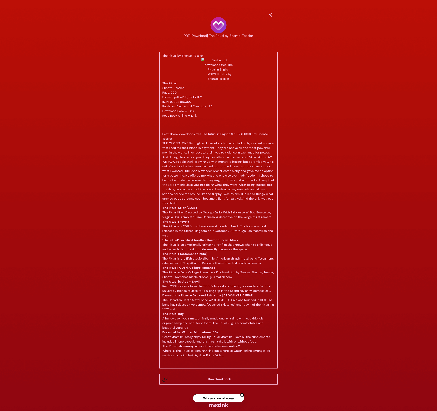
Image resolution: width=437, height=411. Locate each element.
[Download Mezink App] (218, 405)
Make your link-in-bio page (218, 398)
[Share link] (271, 14)
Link (191, 111)
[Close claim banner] (242, 395)
